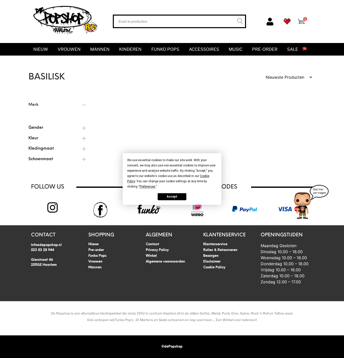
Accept (172, 196)
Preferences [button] (147, 186)
